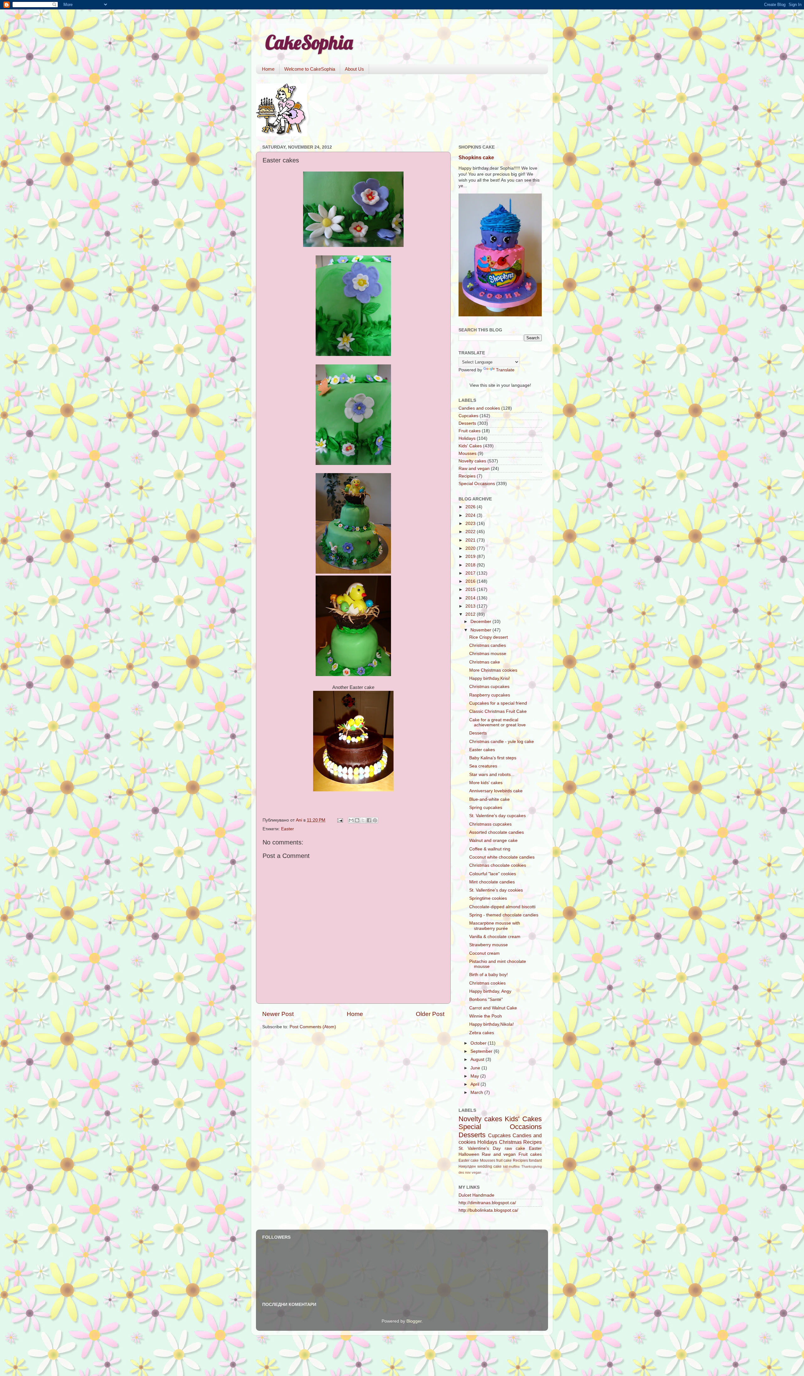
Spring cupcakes (485, 807)
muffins (514, 1166)
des (461, 1172)
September (482, 1051)
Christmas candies (487, 645)
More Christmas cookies (493, 670)
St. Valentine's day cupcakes (497, 815)
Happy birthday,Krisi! (489, 678)
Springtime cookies (488, 898)
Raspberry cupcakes (489, 695)
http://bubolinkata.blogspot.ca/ (488, 1210)
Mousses (467, 453)
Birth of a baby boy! (488, 974)
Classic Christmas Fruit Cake (498, 711)
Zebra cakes (481, 1032)
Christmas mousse (487, 653)
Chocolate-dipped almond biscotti (502, 906)
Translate (505, 370)
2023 (471, 523)
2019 (471, 556)
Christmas (510, 1142)
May (475, 1076)
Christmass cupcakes (490, 824)
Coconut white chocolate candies (502, 857)
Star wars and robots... (491, 774)
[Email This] (351, 820)
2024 (471, 515)
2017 (471, 573)
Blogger (413, 1321)
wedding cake (489, 1166)
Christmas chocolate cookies (497, 865)
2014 (471, 598)
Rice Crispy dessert (488, 637)
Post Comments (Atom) (313, 1026)
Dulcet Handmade (476, 1195)
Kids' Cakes (470, 446)
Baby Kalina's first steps (492, 758)
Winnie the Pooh (485, 1016)
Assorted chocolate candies (496, 832)
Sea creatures (483, 766)
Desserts (467, 423)
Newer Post (278, 1014)
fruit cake (504, 1160)
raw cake (515, 1148)
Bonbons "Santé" (486, 999)
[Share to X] (363, 820)
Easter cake (469, 1160)
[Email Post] (339, 820)
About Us (354, 69)
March (477, 1092)
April (475, 1084)
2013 (471, 606)
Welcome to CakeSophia (309, 69)
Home (268, 69)
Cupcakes (468, 415)
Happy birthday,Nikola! (491, 1024)
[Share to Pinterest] (375, 820)
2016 (471, 581)
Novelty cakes (472, 461)
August (478, 1059)
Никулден (467, 1166)
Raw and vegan (474, 468)
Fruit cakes (470, 431)
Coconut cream (484, 953)
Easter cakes (482, 749)
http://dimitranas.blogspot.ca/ (487, 1202)
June (475, 1068)
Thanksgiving (531, 1166)
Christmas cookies (487, 983)
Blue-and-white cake (489, 799)
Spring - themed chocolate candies (503, 915)
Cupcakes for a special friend (498, 703)
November (481, 630)
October (479, 1043)
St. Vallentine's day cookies (496, 890)
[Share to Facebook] (369, 820)
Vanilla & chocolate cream (494, 936)
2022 (471, 531)
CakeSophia (309, 42)
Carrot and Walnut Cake (493, 1008)
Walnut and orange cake (493, 840)
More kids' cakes (486, 782)
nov (468, 1172)
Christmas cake (484, 662)
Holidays (467, 438)
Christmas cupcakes (489, 686)
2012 (471, 614)
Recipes (532, 1142)
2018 (471, 565)
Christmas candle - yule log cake (501, 741)
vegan (476, 1172)
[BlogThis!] (357, 820)
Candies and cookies (479, 408)
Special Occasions (477, 483)
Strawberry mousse (488, 944)
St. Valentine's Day (480, 1148)
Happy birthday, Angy (490, 991)
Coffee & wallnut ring (489, 849)
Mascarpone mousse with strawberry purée (494, 926)
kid (505, 1166)
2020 (471, 548)
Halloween (469, 1154)
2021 (471, 540)
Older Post (430, 1014)
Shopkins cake (476, 157)
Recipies (467, 476)
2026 (471, 507)
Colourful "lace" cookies (492, 873)
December (481, 621)
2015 (471, 589)
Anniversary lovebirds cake (496, 791)
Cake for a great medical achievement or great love (497, 722)
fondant (535, 1160)
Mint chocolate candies (492, 882)
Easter (287, 829)
